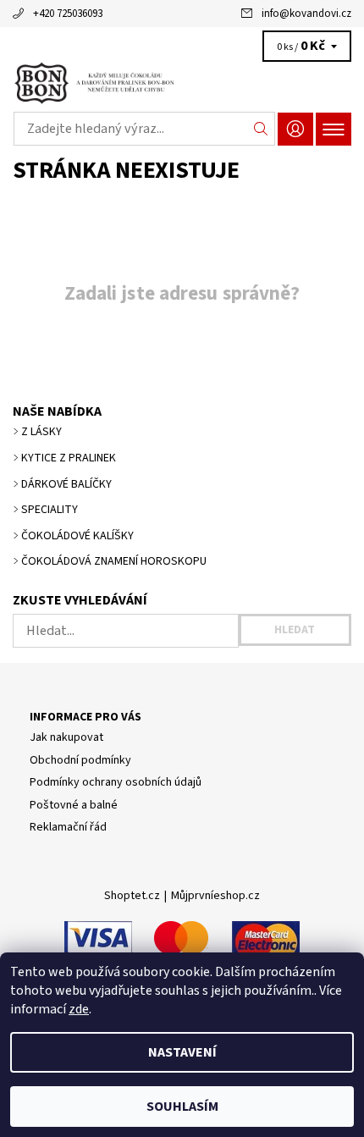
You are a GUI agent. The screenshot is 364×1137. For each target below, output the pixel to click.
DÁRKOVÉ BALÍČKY (66, 484)
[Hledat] (261, 129)
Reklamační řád (68, 827)
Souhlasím (182, 1106)
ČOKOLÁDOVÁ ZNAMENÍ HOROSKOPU (114, 561)
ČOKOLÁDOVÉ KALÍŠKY (77, 535)
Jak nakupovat (66, 737)
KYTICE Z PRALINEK (68, 458)
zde (79, 1009)
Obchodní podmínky (80, 760)
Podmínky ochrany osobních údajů (115, 782)
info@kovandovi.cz (306, 13)
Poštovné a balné (74, 805)
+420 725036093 (67, 13)
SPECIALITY (49, 509)
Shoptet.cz (132, 896)
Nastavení (182, 1052)
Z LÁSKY (41, 431)
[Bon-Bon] (182, 83)
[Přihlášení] (295, 129)
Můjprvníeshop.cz (215, 896)
